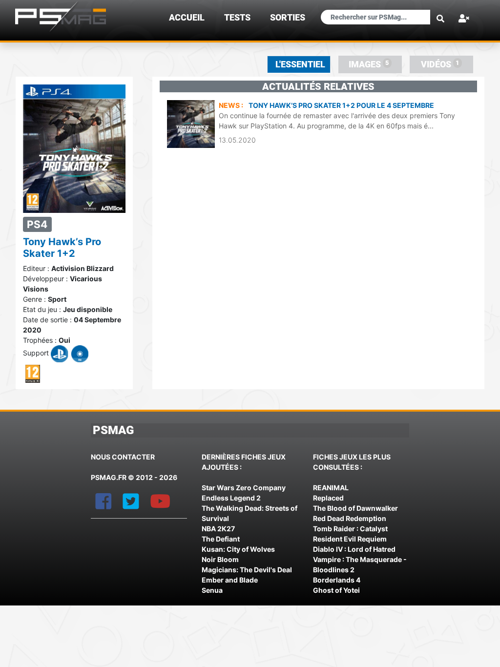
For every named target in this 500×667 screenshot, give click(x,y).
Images (369, 64)
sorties (287, 17)
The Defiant (221, 539)
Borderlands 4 (336, 580)
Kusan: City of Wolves (238, 549)
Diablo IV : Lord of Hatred (354, 549)
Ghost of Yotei (336, 590)
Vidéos (440, 64)
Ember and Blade (230, 580)
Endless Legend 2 (231, 498)
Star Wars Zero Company (244, 487)
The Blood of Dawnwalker (355, 508)
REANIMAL (331, 487)
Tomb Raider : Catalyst (350, 528)
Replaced (328, 498)
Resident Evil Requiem (350, 539)
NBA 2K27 (218, 528)
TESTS (237, 17)
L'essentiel (300, 64)
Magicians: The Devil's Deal (247, 569)
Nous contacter (123, 457)
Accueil (187, 17)
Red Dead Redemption (349, 518)
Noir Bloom (220, 559)
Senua (212, 590)
